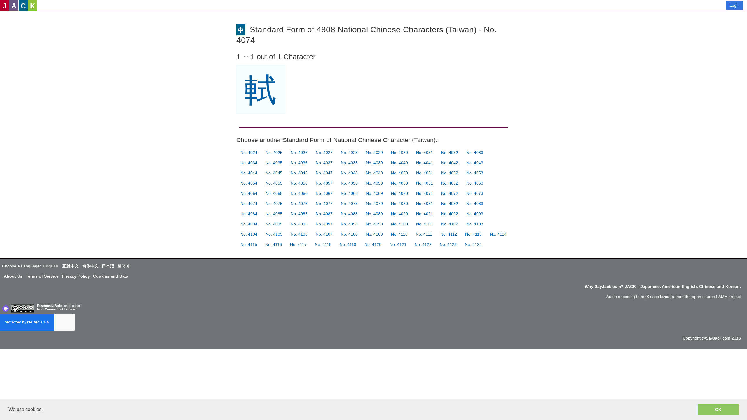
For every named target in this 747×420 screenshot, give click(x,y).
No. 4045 (274, 173)
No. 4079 (374, 203)
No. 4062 (449, 183)
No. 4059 (374, 183)
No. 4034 (248, 162)
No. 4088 (349, 213)
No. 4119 (348, 244)
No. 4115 (248, 244)
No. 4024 (248, 152)
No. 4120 (372, 244)
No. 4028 (349, 152)
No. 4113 (473, 234)
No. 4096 (299, 224)
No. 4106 (299, 234)
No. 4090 (399, 213)
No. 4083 (474, 203)
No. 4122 (423, 244)
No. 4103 (474, 224)
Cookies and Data (110, 276)
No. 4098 (349, 224)
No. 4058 (349, 183)
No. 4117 (298, 244)
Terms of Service (42, 276)
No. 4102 (449, 224)
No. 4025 (274, 152)
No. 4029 (374, 152)
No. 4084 (248, 213)
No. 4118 (323, 244)
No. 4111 (424, 234)
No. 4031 (424, 152)
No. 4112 (448, 234)
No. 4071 (424, 193)
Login (734, 5)
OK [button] (718, 409)
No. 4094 (248, 224)
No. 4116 (273, 244)
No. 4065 (274, 193)
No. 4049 (374, 173)
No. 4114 (498, 234)
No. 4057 (324, 183)
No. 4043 (474, 162)
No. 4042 (449, 162)
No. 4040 (399, 162)
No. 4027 (324, 152)
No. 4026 (299, 152)
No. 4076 (299, 203)
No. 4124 (473, 244)
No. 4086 (299, 213)
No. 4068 (349, 193)
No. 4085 (274, 213)
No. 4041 (424, 162)
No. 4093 (474, 213)
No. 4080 (399, 203)
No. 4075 (274, 203)
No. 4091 (424, 213)
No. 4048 (349, 173)
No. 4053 (474, 173)
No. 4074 (248, 203)
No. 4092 (449, 213)
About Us (13, 276)
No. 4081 (424, 203)
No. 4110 (399, 234)
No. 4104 (248, 234)
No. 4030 (399, 152)
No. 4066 (299, 193)
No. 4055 (274, 183)
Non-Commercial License (56, 309)
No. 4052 (449, 173)
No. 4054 (248, 183)
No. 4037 (324, 162)
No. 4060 (399, 183)
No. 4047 (324, 173)
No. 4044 (248, 173)
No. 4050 (399, 173)
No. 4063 (474, 183)
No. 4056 (299, 183)
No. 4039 (374, 162)
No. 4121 (398, 244)
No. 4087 (324, 213)
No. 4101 (424, 224)
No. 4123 (448, 244)
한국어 (123, 266)
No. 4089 (374, 213)
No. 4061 (424, 183)
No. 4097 (324, 224)
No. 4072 (449, 193)
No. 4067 (324, 193)
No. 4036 (299, 162)
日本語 (108, 266)
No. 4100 (399, 224)
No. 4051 (424, 173)
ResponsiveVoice (50, 305)
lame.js (667, 296)
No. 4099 (374, 224)
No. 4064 (248, 193)
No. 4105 (274, 234)
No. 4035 (274, 162)
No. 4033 (474, 152)
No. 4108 (349, 234)
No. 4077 (324, 203)
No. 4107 (324, 234)
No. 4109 (374, 234)
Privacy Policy (76, 276)
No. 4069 (374, 193)
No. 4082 (449, 203)
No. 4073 (474, 193)
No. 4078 (349, 203)
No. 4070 (399, 193)
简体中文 (90, 266)
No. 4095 (274, 224)
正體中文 (70, 266)
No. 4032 (449, 152)
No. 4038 (349, 162)
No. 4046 (299, 173)
